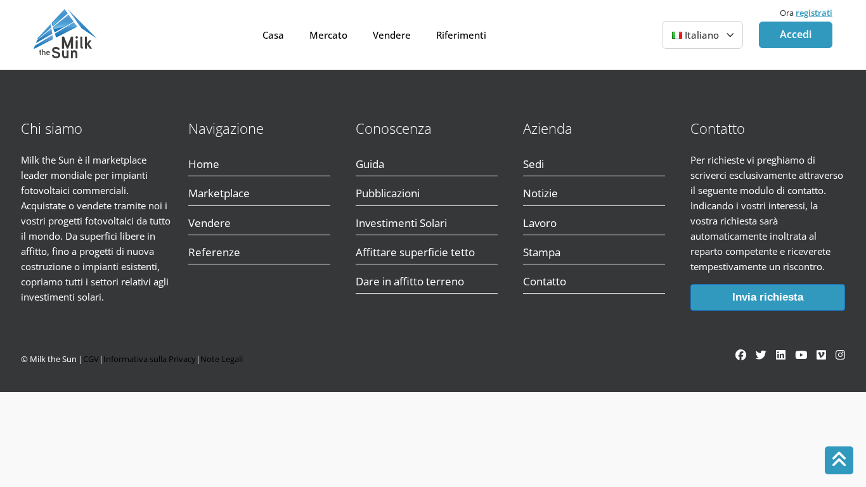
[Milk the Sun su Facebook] (740, 354)
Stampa (541, 252)
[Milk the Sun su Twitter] (761, 354)
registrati (814, 12)
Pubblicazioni (388, 193)
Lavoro (540, 223)
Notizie (540, 193)
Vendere (392, 35)
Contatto (544, 281)
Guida (370, 164)
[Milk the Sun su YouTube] (801, 354)
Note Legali (221, 359)
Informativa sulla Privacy (149, 359)
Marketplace (219, 193)
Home (203, 164)
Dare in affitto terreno (410, 281)
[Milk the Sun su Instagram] (840, 354)
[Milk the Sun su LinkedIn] (780, 354)
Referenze (214, 252)
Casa (273, 35)
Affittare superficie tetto (415, 252)
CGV (91, 359)
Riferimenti (461, 35)
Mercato (328, 35)
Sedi (533, 164)
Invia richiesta (767, 297)
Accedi (795, 34)
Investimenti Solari (401, 223)
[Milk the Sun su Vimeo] (821, 354)
